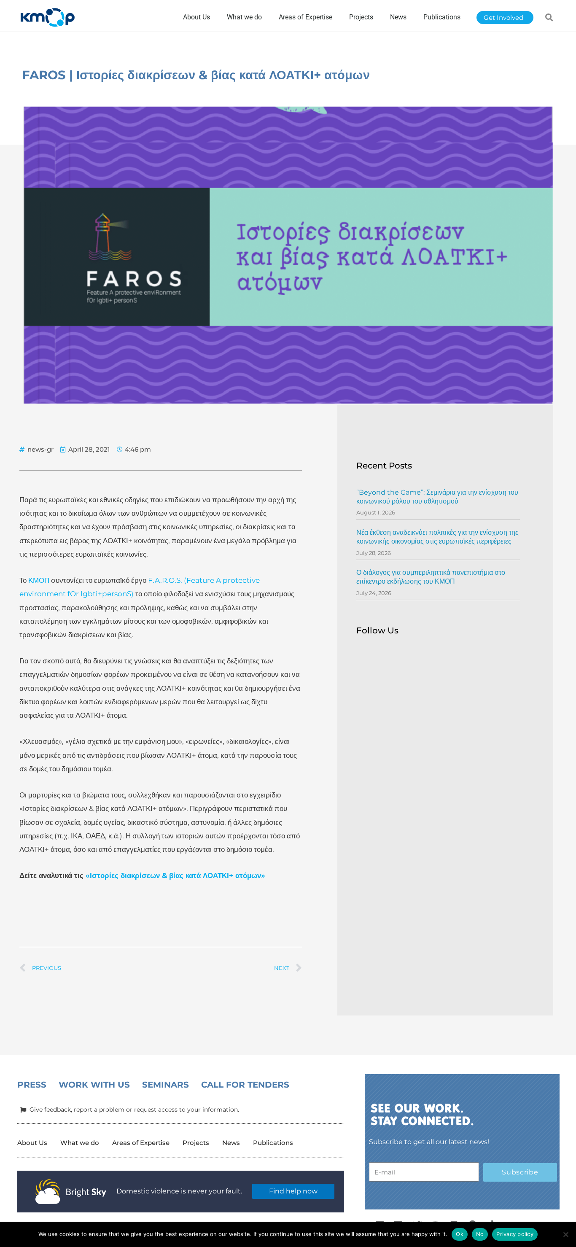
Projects (196, 1143)
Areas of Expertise (141, 1143)
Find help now (293, 1191)
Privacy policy (514, 1234)
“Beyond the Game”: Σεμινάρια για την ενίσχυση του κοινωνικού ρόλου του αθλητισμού (437, 496)
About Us (32, 1143)
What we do (79, 1143)
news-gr (40, 449)
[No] (565, 1234)
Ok (459, 1234)
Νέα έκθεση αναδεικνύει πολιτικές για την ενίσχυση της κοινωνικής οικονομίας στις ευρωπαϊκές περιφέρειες (437, 536)
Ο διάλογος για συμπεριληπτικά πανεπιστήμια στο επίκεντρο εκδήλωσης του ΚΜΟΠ (430, 576)
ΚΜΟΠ (38, 580)
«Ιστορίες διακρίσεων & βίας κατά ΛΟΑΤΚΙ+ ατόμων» (175, 875)
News (231, 1143)
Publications (273, 1143)
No (480, 1234)
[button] (549, 17)
